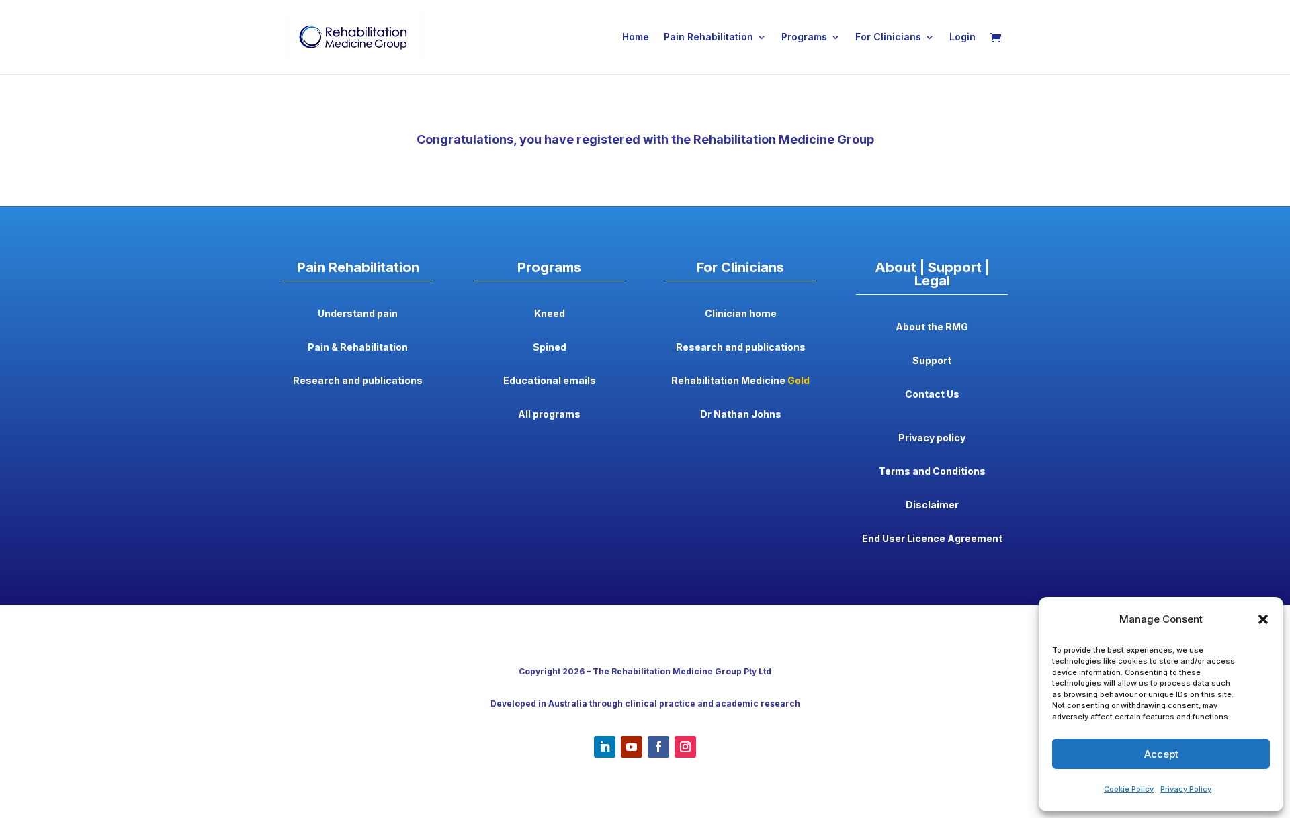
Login (962, 37)
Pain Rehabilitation (708, 37)
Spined (549, 347)
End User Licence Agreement (932, 538)
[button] (1263, 619)
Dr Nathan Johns (740, 414)
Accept (1161, 753)
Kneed (549, 313)
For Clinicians (888, 37)
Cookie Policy (1129, 789)
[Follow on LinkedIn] (604, 747)
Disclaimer (932, 504)
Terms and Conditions (932, 471)
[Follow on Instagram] (685, 747)
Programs (804, 37)
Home (635, 37)
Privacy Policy (1185, 789)
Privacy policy (931, 437)
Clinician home (741, 313)
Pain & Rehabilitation (358, 347)
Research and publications (358, 380)
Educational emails (549, 380)
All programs (549, 414)
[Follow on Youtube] (631, 747)
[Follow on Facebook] (658, 747)
